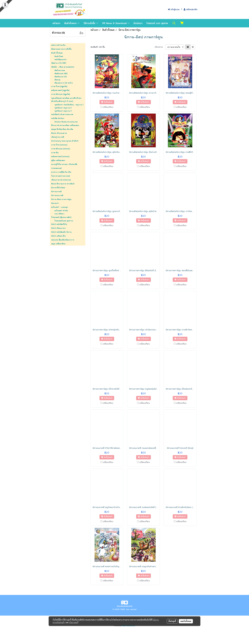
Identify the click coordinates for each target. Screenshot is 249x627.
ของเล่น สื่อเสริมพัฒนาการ (62, 239)
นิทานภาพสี (56, 191)
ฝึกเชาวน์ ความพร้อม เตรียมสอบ (65, 125)
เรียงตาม (160, 47)
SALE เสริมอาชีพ (58, 236)
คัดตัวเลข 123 (60, 76)
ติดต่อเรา (137, 23)
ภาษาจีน (55, 152)
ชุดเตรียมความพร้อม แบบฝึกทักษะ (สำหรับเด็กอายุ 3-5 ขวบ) (66, 99)
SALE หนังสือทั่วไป (59, 224)
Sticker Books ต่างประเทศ (66, 121)
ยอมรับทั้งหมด (185, 621)
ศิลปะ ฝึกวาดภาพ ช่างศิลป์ (62, 183)
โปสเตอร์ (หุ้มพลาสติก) (61, 217)
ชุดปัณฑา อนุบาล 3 (63, 111)
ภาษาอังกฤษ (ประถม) (60, 148)
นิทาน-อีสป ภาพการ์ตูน (61, 199)
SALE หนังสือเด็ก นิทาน (61, 232)
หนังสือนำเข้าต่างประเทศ (62, 114)
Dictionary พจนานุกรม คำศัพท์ (64, 141)
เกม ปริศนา (59, 213)
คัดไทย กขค (59, 70)
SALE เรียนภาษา (58, 228)
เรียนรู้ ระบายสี (57, 137)
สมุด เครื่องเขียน (58, 243)
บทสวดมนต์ (56, 168)
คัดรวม (57, 79)
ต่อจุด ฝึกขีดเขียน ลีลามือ (62, 129)
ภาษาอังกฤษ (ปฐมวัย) (60, 94)
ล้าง (81, 32)
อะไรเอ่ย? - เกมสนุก (59, 207)
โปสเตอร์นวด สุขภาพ (63, 220)
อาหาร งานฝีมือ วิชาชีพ (61, 172)
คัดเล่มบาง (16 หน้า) (63, 83)
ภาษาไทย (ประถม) (59, 144)
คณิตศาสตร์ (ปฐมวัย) (60, 90)
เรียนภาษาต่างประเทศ (61, 179)
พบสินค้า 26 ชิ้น (98, 47)
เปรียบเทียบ (108, 107)
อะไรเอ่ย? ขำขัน (61, 210)
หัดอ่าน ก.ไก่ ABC (58, 63)
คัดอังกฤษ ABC (61, 73)
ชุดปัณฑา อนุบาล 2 (63, 107)
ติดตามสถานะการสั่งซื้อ (61, 49)
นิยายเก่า (55, 203)
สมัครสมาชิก (191, 9)
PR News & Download (114, 23)
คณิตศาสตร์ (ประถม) (60, 156)
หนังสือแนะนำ (60, 59)
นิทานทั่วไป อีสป (58, 187)
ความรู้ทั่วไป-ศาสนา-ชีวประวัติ (64, 164)
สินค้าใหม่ (58, 56)
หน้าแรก (56, 23)
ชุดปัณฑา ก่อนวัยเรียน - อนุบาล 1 (69, 104)
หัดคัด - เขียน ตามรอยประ (62, 67)
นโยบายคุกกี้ (73, 622)
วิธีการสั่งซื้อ (90, 23)
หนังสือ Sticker (57, 118)
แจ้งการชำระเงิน (58, 45)
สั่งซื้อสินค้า (108, 102)
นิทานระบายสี (57, 195)
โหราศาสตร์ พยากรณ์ (60, 176)
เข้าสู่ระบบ (174, 9)
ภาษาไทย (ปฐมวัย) (59, 86)
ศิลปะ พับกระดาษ (59, 133)
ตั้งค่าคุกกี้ (172, 621)
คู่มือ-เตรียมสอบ (58, 160)
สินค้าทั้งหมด (70, 23)
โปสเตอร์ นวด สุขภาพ (157, 23)
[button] (174, 23)
